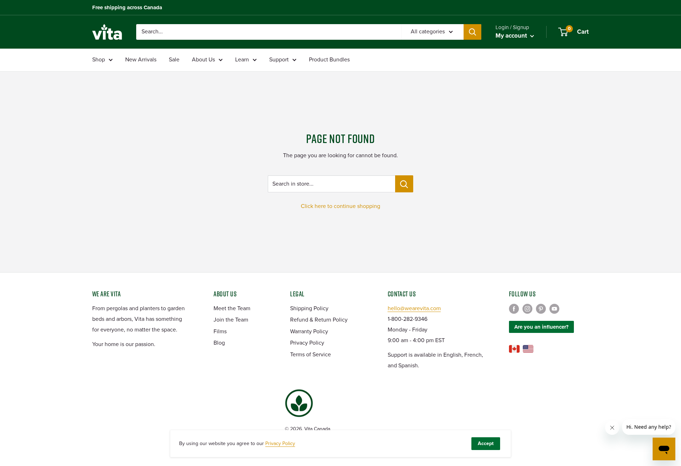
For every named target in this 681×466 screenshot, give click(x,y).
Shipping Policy (309, 308)
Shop (98, 59)
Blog (219, 342)
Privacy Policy (307, 342)
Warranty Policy (309, 331)
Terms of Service (310, 354)
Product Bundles (329, 59)
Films (220, 331)
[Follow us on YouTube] (554, 308)
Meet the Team (232, 308)
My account (511, 35)
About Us (203, 59)
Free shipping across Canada (127, 7)
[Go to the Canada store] (514, 349)
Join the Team (231, 319)
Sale (174, 59)
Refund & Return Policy (319, 319)
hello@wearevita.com (414, 308)
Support (279, 59)
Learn (242, 59)
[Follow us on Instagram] (527, 308)
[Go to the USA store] (528, 349)
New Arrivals (140, 59)
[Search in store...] (404, 183)
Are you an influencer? (541, 327)
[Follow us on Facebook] (514, 308)
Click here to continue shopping (340, 206)
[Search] (472, 32)
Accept (486, 443)
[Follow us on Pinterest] (541, 308)
